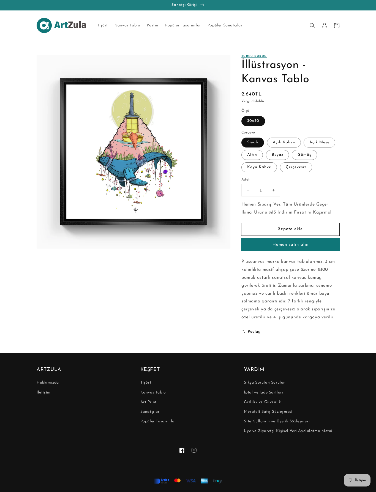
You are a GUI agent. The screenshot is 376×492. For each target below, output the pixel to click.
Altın (252, 155)
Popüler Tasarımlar (158, 421)
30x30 (253, 121)
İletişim (44, 392)
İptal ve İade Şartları (263, 392)
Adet (245, 179)
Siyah (252, 142)
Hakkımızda (48, 383)
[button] (312, 26)
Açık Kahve (284, 142)
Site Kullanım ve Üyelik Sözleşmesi (277, 421)
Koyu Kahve (259, 167)
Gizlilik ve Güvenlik (262, 402)
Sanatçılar (150, 412)
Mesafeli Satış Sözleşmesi (268, 412)
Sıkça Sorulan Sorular (264, 383)
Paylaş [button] (254, 332)
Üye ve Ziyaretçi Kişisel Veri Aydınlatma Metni (288, 431)
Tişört (145, 383)
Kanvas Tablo (153, 392)
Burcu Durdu (254, 56)
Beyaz (277, 155)
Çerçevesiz (296, 167)
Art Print (148, 402)
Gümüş (304, 155)
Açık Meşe (319, 142)
